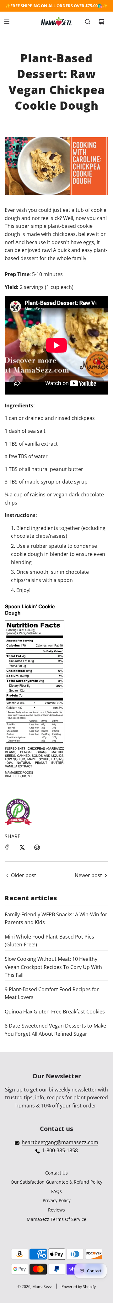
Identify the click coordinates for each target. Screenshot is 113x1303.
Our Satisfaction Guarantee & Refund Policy (56, 1182)
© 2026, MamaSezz (35, 1286)
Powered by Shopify (79, 1286)
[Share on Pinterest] (37, 847)
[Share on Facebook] (7, 847)
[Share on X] (22, 847)
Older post (23, 875)
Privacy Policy (57, 1200)
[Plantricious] (18, 823)
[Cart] (101, 22)
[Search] (87, 22)
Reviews (56, 1210)
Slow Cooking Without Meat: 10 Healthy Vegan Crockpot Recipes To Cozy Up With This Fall (53, 966)
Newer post (88, 875)
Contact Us (56, 1173)
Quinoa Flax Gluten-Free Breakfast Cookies (55, 1011)
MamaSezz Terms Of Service (56, 1219)
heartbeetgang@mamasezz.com (60, 1142)
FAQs (56, 1191)
